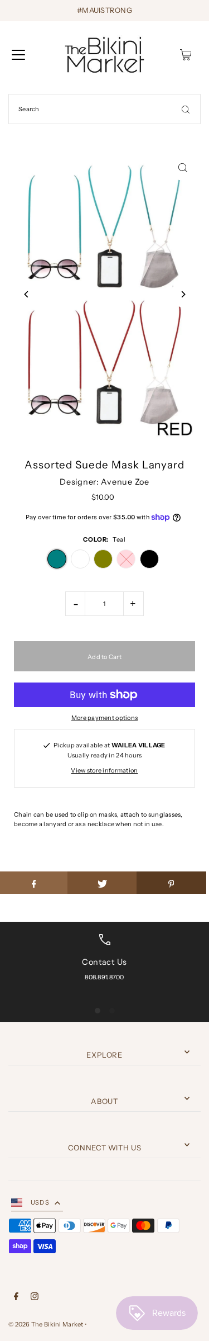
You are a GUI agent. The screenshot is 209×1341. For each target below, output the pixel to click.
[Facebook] (16, 1298)
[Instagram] (34, 1298)
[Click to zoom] (182, 168)
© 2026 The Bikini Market (46, 1324)
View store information (104, 770)
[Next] (182, 294)
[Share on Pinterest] (171, 882)
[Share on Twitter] (102, 882)
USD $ (40, 1202)
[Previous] (26, 294)
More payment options (104, 718)
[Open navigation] (18, 55)
